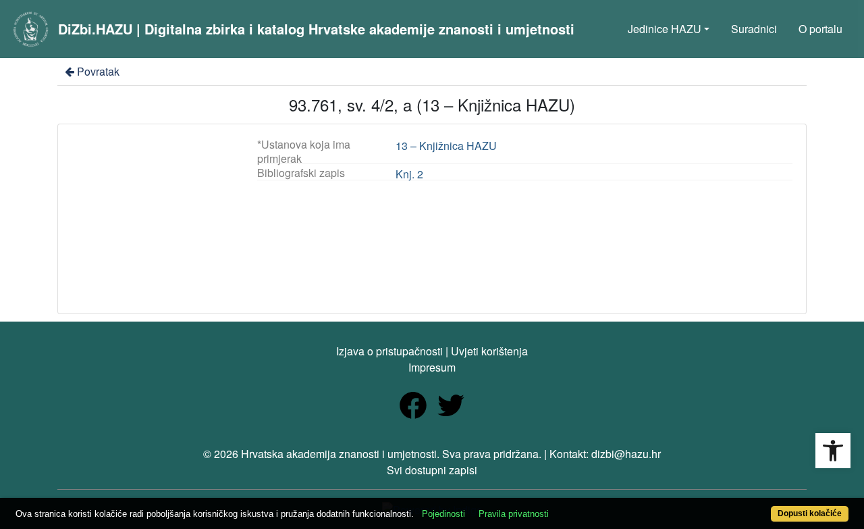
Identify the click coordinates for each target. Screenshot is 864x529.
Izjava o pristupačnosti (389, 351)
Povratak (98, 71)
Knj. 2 (409, 174)
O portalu (820, 28)
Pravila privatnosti (514, 514)
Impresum (432, 367)
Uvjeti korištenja (489, 351)
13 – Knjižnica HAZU (446, 145)
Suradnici (754, 28)
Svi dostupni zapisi (432, 470)
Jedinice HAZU (664, 28)
